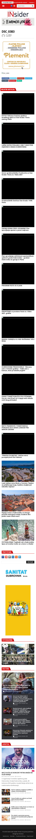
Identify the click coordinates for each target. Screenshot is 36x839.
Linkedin (29, 78)
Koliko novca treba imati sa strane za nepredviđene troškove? (22, 807)
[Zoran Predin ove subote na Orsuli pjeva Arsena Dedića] (6, 801)
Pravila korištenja (21, 836)
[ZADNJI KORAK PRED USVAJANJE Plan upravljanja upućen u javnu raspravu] (18, 216)
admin (10, 35)
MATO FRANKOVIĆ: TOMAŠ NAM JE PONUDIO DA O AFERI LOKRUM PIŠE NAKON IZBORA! (15, 427)
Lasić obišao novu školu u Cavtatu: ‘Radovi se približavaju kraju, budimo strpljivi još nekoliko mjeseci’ (18, 485)
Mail (20, 80)
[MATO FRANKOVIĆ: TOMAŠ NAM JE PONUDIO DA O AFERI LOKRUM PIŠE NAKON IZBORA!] (18, 414)
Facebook (6, 78)
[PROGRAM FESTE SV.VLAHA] (18, 273)
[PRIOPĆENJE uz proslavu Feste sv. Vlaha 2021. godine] (18, 299)
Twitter (14, 78)
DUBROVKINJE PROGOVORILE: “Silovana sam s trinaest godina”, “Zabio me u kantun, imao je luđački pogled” (17, 368)
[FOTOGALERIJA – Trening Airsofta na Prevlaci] (18, 654)
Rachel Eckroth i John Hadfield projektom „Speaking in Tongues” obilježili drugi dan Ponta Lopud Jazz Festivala (22, 710)
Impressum (30, 836)
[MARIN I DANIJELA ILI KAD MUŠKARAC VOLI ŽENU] (18, 327)
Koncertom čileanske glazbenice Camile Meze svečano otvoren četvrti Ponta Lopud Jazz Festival (23, 732)
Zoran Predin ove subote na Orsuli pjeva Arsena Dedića (21, 798)
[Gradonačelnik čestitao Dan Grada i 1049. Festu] (18, 188)
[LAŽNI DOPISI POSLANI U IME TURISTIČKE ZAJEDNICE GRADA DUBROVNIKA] (18, 133)
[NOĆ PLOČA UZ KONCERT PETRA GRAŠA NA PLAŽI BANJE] (18, 758)
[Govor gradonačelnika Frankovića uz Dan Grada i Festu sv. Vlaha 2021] (18, 161)
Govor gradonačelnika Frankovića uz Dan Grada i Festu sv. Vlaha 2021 (17, 174)
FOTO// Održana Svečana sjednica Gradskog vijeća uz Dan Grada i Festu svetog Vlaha (16, 117)
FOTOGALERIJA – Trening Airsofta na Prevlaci (16, 662)
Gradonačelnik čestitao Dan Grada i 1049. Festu (17, 201)
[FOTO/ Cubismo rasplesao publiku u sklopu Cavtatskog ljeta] (6, 792)
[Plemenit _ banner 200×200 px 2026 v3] (16, 69)
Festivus (21, 834)
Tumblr (5, 80)
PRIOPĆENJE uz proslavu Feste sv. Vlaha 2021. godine (16, 312)
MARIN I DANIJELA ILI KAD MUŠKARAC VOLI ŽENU (18, 340)
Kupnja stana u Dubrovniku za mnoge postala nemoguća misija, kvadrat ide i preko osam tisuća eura (16, 514)
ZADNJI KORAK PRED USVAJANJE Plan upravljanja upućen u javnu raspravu (15, 229)
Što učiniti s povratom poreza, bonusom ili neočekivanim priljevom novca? (22, 817)
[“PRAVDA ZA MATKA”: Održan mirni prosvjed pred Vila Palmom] (18, 443)
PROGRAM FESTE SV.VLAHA (12, 286)
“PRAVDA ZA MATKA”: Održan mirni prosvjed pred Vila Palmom (15, 456)
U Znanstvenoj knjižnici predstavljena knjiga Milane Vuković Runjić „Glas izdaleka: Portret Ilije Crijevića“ (22, 721)
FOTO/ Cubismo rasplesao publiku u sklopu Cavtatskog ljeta (22, 790)
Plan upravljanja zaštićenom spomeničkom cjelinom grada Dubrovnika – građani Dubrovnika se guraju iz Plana (18, 258)
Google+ (21, 78)
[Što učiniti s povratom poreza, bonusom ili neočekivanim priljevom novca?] (6, 818)
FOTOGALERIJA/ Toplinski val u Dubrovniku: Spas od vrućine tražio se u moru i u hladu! (18, 543)
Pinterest (13, 80)
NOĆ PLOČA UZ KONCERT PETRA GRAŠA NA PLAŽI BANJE (17, 773)
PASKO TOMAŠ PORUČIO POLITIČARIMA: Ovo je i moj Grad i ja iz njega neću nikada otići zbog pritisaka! (17, 398)
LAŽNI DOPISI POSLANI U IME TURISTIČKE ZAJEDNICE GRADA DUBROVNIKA (17, 146)
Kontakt (12, 836)
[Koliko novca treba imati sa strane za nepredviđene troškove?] (6, 809)
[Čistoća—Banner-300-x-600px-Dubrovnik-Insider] (18, 635)
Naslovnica (6, 836)
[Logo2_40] (16, 581)
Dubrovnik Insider (10, 691)
